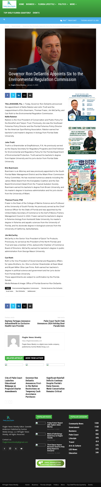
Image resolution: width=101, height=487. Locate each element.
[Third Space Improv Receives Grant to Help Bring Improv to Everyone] (40, 447)
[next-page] (10, 401)
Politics (62, 4)
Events (36, 13)
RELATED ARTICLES (14, 358)
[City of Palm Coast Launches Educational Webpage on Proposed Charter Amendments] (14, 369)
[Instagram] (10, 449)
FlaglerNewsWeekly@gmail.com (15, 442)
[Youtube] (21, 449)
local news (9, 291)
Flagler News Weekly (18, 85)
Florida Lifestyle (46, 4)
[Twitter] (13, 95)
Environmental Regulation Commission (25, 288)
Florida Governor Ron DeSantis (52, 288)
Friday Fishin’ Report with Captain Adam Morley (55, 425)
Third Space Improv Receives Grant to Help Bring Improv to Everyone (55, 448)
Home (21, 4)
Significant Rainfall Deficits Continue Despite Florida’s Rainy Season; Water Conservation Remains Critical (55, 385)
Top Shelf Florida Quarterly (17, 13)
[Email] (24, 95)
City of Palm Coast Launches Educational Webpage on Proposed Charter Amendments (13, 385)
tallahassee (31, 291)
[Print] (30, 95)
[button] (4, 19)
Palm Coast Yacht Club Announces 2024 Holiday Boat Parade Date (51, 323)
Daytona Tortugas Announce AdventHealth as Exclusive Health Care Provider (17, 323)
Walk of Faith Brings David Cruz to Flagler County (55, 436)
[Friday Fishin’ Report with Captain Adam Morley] (40, 425)
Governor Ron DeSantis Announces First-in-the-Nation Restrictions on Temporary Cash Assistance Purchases (33, 387)
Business (30, 4)
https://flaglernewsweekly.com (32, 341)
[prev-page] (6, 401)
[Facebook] (7, 95)
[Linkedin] (18, 95)
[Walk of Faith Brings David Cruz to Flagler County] (40, 436)
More (72, 4)
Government (16, 26)
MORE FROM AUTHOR (34, 358)
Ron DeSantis (20, 291)
